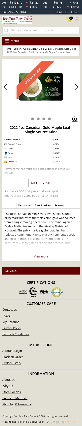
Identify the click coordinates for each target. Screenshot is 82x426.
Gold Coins (45, 48)
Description (24, 205)
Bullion (17, 48)
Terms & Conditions (15, 334)
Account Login (12, 351)
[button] (32, 119)
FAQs (6, 316)
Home (8, 48)
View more (41, 256)
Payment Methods (14, 398)
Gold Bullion (30, 48)
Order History (11, 363)
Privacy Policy (11, 328)
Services (11, 271)
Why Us (7, 386)
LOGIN (75, 12)
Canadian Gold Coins (64, 48)
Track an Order (12, 357)
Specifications (43, 205)
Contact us (9, 309)
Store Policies (11, 392)
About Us (8, 380)
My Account (10, 322)
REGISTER (62, 12)
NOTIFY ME (41, 183)
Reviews (59, 205)
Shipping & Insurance (16, 404)
